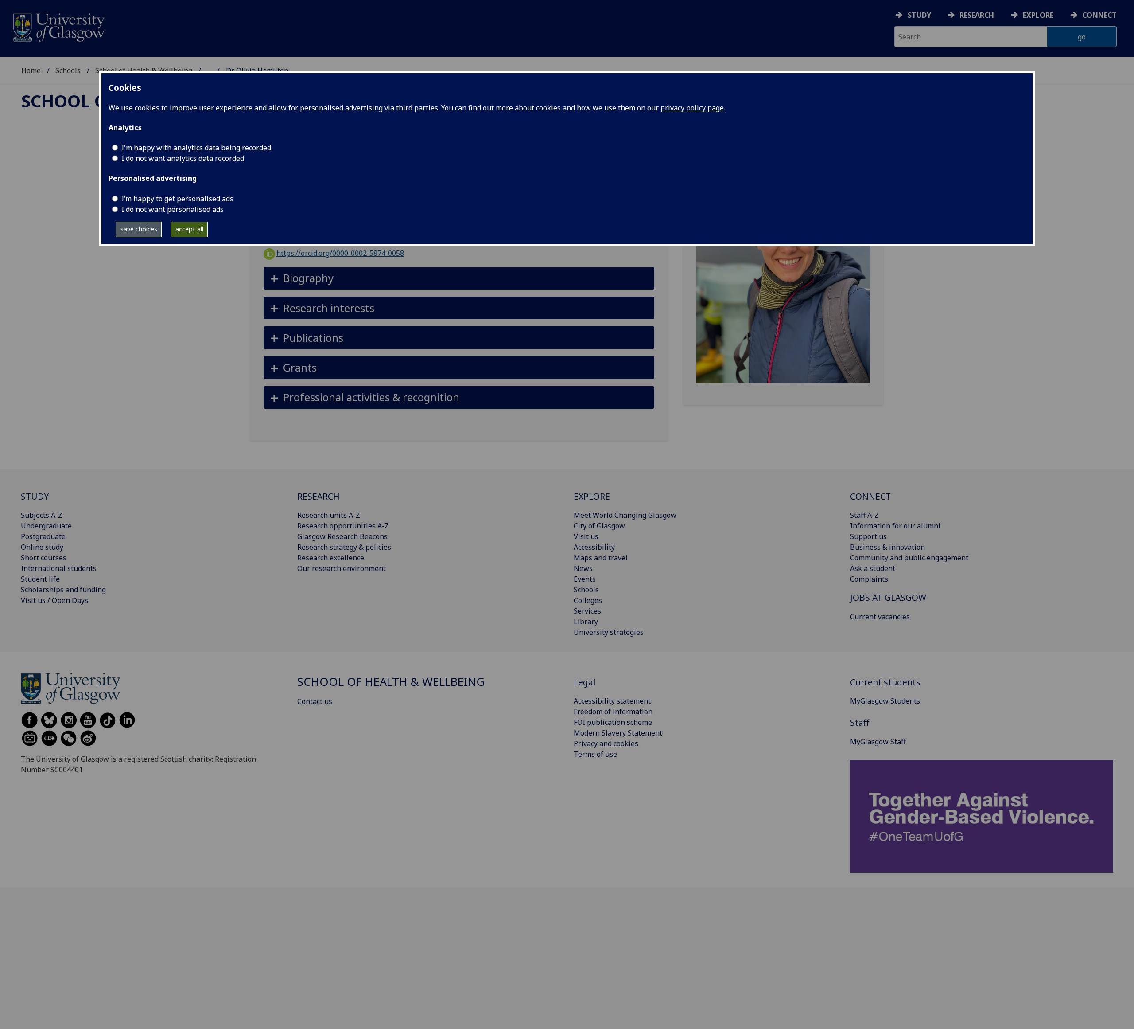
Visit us (586, 536)
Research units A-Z (328, 515)
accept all (189, 229)
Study (919, 15)
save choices (138, 229)
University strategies (609, 632)
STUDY (35, 496)
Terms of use (595, 754)
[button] (459, 278)
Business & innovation (887, 547)
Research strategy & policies (344, 547)
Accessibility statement (612, 701)
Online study (42, 547)
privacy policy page (692, 108)
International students (59, 568)
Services (587, 611)
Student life (40, 579)
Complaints (869, 579)
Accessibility (594, 547)
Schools (68, 70)
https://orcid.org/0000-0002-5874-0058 (340, 253)
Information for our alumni (895, 526)
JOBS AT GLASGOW (888, 597)
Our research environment (341, 568)
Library (586, 621)
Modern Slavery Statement (618, 733)
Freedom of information (613, 711)
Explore (1038, 15)
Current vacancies (880, 617)
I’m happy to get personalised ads (177, 198)
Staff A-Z (864, 515)
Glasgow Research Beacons (342, 536)
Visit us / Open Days (54, 600)
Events (585, 579)
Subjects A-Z (41, 515)
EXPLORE (592, 496)
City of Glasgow (599, 526)
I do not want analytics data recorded (182, 158)
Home (31, 70)
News (583, 568)
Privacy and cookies (606, 743)
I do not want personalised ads (172, 209)
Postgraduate (43, 536)
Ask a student (872, 568)
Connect (1099, 15)
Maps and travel (601, 558)
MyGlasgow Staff (878, 742)
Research (976, 15)
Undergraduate (46, 526)
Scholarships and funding (63, 590)
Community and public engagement (909, 558)
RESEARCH (318, 496)
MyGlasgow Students (885, 701)
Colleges (588, 600)
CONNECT (870, 496)
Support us (868, 536)
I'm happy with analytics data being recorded (196, 148)
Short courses (43, 558)
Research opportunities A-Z (343, 526)
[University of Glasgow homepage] (58, 26)
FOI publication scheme (613, 722)
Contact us (314, 701)
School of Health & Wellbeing (391, 681)
